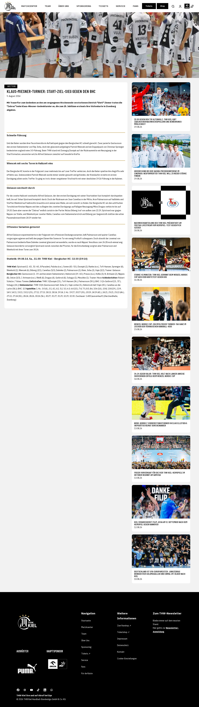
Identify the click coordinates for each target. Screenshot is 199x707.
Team (48, 6)
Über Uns (63, 6)
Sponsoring (83, 6)
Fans (135, 6)
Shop (162, 6)
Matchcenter (29, 6)
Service (120, 6)
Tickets (103, 6)
